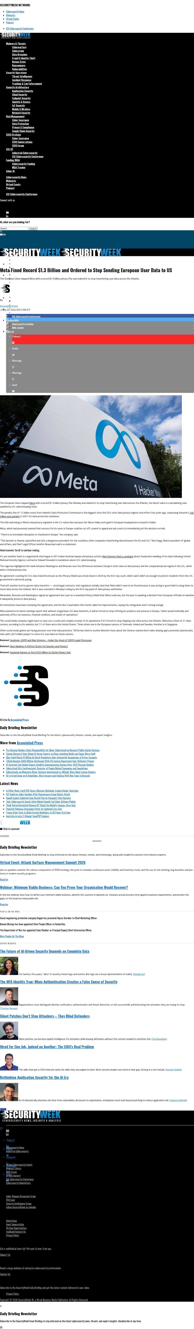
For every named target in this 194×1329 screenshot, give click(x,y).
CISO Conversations (22, 142)
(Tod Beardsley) (159, 1039)
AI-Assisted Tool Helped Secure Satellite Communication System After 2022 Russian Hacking (50, 765)
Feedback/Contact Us (16, 1232)
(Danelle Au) (139, 974)
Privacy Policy (12, 1235)
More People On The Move (12, 936)
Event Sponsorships (15, 1224)
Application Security (22, 91)
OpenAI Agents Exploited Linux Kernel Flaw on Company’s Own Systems (38, 798)
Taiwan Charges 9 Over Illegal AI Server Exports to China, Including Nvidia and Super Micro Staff (50, 754)
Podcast (10, 22)
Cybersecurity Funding (23, 164)
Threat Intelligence (22, 76)
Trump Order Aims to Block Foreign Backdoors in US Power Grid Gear (38, 812)
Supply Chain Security (23, 131)
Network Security (21, 113)
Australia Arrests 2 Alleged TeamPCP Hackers (27, 816)
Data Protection (20, 124)
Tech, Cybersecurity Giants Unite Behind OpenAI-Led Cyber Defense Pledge (40, 801)
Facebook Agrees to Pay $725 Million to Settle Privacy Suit (40, 652)
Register (4, 879)
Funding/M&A (13, 160)
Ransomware (18, 65)
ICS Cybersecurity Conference (19, 28)
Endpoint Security (21, 98)
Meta (32, 503)
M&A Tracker (19, 167)
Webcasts (10, 15)
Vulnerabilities (19, 69)
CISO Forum (18, 145)
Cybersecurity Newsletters (18, 1183)
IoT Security (18, 105)
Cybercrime (18, 51)
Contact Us (5, 1274)
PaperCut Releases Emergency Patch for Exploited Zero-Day (34, 809)
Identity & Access (21, 102)
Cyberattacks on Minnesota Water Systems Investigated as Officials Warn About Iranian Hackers (51, 772)
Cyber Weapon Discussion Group (21, 1196)
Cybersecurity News (15, 11)
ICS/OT (9, 149)
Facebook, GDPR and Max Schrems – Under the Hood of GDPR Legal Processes (51, 640)
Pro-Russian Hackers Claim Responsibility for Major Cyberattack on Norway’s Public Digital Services (53, 750)
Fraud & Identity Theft (23, 58)
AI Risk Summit (13, 1176)
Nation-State (19, 62)
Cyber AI (10, 171)
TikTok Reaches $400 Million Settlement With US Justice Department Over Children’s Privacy (50, 761)
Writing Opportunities (16, 1228)
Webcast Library (13, 1168)
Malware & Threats (16, 43)
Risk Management (15, 116)
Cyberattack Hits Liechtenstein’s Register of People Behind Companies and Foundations (47, 768)
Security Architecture (17, 87)
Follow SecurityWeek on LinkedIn (21, 1207)
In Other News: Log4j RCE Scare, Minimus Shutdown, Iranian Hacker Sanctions (42, 791)
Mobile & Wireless (21, 109)
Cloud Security (19, 94)
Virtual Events (12, 19)
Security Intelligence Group (18, 1203)
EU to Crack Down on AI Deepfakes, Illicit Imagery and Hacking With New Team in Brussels (48, 776)
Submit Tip (5, 1255)
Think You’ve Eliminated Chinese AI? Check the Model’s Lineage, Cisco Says (41, 805)
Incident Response (21, 80)
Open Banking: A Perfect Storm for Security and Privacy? (39, 646)
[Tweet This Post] (100, 319)
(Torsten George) (8, 1008)
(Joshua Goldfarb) (178, 1100)
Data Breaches (19, 54)
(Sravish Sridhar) (174, 1069)
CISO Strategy (13, 134)
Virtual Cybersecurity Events (19, 1165)
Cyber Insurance (20, 120)
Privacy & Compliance (23, 127)
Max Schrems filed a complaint (117, 556)
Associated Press (9, 306)
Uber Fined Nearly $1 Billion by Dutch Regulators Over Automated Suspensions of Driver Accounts (51, 757)
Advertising (11, 1221)
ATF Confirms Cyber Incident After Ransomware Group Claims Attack (38, 794)
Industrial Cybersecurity (24, 153)
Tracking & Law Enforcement (27, 83)
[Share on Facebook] (100, 316)
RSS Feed (10, 1200)
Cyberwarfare (19, 47)
